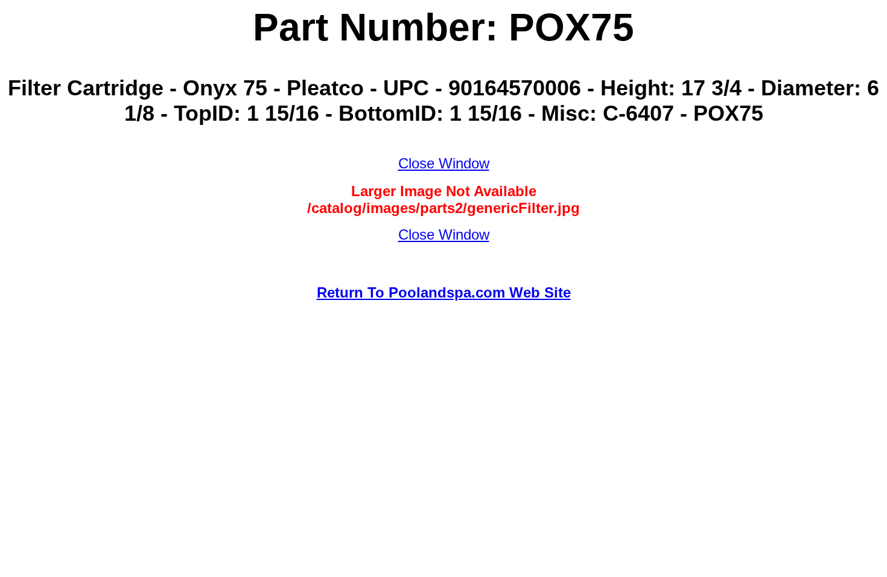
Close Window (443, 163)
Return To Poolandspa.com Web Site (444, 292)
